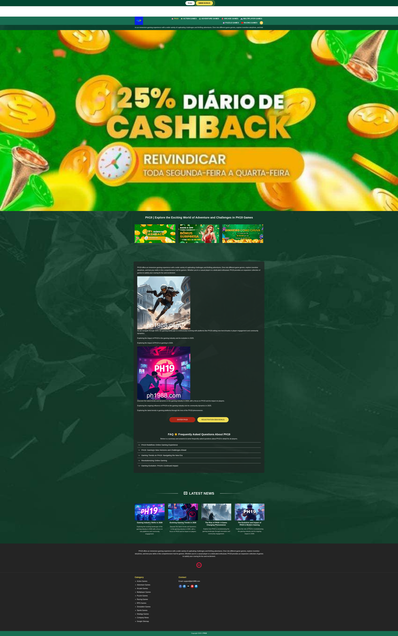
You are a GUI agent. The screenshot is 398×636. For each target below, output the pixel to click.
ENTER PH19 (182, 420)
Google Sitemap (143, 621)
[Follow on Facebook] (180, 586)
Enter (190, 3)
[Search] (261, 23)
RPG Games (141, 603)
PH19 (176, 18)
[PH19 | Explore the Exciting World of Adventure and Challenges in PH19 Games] (143, 21)
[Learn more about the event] (199, 11)
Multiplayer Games (252, 18)
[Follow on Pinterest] (192, 586)
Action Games (190, 18)
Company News (143, 617)
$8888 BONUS (204, 3)
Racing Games (250, 23)
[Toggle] (139, 445)
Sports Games (142, 610)
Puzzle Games (232, 23)
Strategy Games (143, 614)
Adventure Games (210, 18)
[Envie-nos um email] (188, 586)
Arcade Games (231, 18)
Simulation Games (143, 607)
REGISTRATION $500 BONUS (212, 420)
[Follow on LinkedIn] (196, 586)
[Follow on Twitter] (184, 586)
